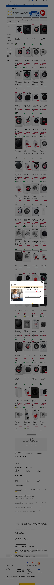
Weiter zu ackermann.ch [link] (31, 296)
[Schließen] (42, 281)
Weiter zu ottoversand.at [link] (31, 291)
